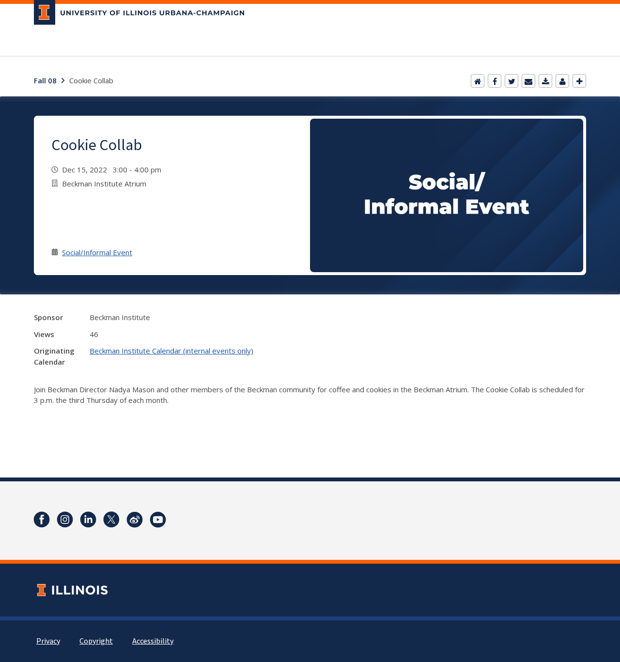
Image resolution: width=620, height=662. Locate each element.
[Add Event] (579, 81)
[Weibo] (134, 519)
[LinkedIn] (88, 519)
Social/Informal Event (97, 252)
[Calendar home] (477, 81)
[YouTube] (158, 519)
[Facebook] (494, 81)
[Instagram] (65, 519)
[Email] (528, 81)
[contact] (562, 81)
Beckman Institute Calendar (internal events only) (171, 350)
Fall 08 (45, 80)
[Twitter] (511, 81)
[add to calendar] (545, 81)
